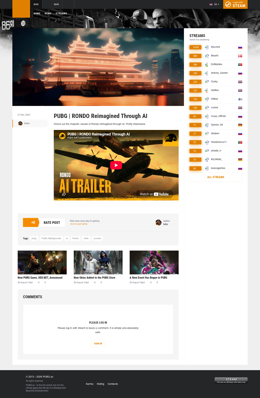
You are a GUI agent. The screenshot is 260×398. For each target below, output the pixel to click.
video (86, 238)
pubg (34, 238)
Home (37, 13)
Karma (89, 384)
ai (67, 238)
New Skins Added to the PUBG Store (94, 277)
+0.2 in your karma (78, 224)
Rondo (76, 238)
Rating (100, 384)
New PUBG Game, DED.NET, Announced (40, 277)
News (36, 4)
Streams (61, 13)
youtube (97, 238)
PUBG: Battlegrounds (51, 238)
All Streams (215, 177)
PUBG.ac (30, 385)
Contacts (113, 384)
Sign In (98, 343)
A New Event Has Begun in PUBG (148, 277)
